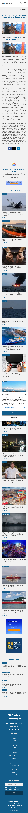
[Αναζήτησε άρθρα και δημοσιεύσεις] (21, 3)
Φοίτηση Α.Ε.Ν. (14, 763)
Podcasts (14, 752)
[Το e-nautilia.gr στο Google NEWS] (14, 164)
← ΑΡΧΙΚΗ (23, 9)
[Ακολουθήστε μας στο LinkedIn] (18, 729)
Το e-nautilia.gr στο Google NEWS (14, 170)
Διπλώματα (14, 758)
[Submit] (14, 793)
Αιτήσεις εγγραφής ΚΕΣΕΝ (14, 765)
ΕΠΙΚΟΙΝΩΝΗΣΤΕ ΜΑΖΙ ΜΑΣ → (14, 723)
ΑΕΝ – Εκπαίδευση (14, 743)
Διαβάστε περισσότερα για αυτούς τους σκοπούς (15, 408)
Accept (14, 413)
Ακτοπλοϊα (14, 740)
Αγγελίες (14, 772)
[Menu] (25, 3)
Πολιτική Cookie (13, 803)
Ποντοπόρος (14, 747)
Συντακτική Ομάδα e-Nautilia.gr (14, 39)
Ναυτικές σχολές (14, 760)
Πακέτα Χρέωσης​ (14, 774)
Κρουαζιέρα (14, 745)
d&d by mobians (14, 810)
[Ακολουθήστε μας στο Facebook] (12, 729)
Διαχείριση (19, 805)
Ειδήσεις (14, 12)
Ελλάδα (14, 736)
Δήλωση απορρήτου (10, 805)
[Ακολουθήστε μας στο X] (15, 729)
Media (14, 750)
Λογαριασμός (14, 777)
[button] (25, 394)
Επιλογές (14, 417)
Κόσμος (14, 738)
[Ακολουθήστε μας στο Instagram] (9, 729)
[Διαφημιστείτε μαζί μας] (14, 183)
